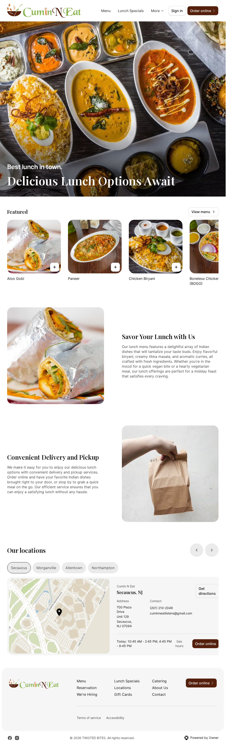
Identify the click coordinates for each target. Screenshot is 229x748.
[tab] (19, 567)
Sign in (177, 10)
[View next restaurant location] (211, 550)
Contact (159, 694)
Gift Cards (123, 694)
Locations (122, 687)
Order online (205, 643)
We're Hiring (87, 694)
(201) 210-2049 (161, 608)
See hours (179, 643)
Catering (159, 681)
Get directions (207, 591)
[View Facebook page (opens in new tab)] (10, 738)
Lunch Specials (131, 10)
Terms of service (89, 718)
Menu (106, 10)
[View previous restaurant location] (196, 550)
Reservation (87, 687)
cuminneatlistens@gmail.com (171, 613)
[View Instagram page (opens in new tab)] (17, 738)
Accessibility (115, 718)
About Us (160, 687)
